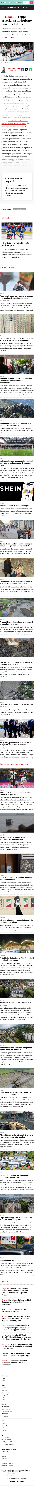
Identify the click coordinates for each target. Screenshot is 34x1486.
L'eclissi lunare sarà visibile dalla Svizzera (14, 1310)
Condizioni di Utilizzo (7, 1463)
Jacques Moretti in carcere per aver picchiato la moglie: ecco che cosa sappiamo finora (16, 1328)
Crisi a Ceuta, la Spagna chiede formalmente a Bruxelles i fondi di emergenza (17, 1302)
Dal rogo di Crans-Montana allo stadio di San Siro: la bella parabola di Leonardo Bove (17, 1346)
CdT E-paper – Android (8, 1444)
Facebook (4, 1423)
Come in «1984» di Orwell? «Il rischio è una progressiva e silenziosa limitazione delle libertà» (17, 1337)
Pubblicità (4, 1390)
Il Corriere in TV (6, 1414)
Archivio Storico (6, 1409)
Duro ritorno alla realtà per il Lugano (15, 244)
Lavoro (3, 1397)
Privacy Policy (11, 1473)
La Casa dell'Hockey (19, 209)
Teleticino (4, 1454)
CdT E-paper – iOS (7, 1442)
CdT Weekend (5, 1406)
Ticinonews (5, 1458)
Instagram (4, 1425)
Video (3, 1378)
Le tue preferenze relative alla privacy (17, 1478)
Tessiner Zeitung (6, 1461)
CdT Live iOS (5, 1437)
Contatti (4, 1388)
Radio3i (4, 1456)
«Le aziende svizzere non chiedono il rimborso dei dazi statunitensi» (14, 1363)
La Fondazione (5, 1451)
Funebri (3, 1399)
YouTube (4, 1430)
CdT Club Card (5, 1392)
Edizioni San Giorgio (7, 1411)
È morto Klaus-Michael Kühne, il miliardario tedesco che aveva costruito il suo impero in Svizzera (15, 1292)
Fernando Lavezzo (14, 69)
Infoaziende (5, 1416)
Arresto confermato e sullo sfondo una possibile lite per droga (16, 1354)
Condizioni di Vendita (7, 1465)
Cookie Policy (10, 1475)
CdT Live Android (6, 1440)
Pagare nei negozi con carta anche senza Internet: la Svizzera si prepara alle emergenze (16, 1318)
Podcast (4, 1381)
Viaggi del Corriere (7, 1395)
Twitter (3, 1428)
